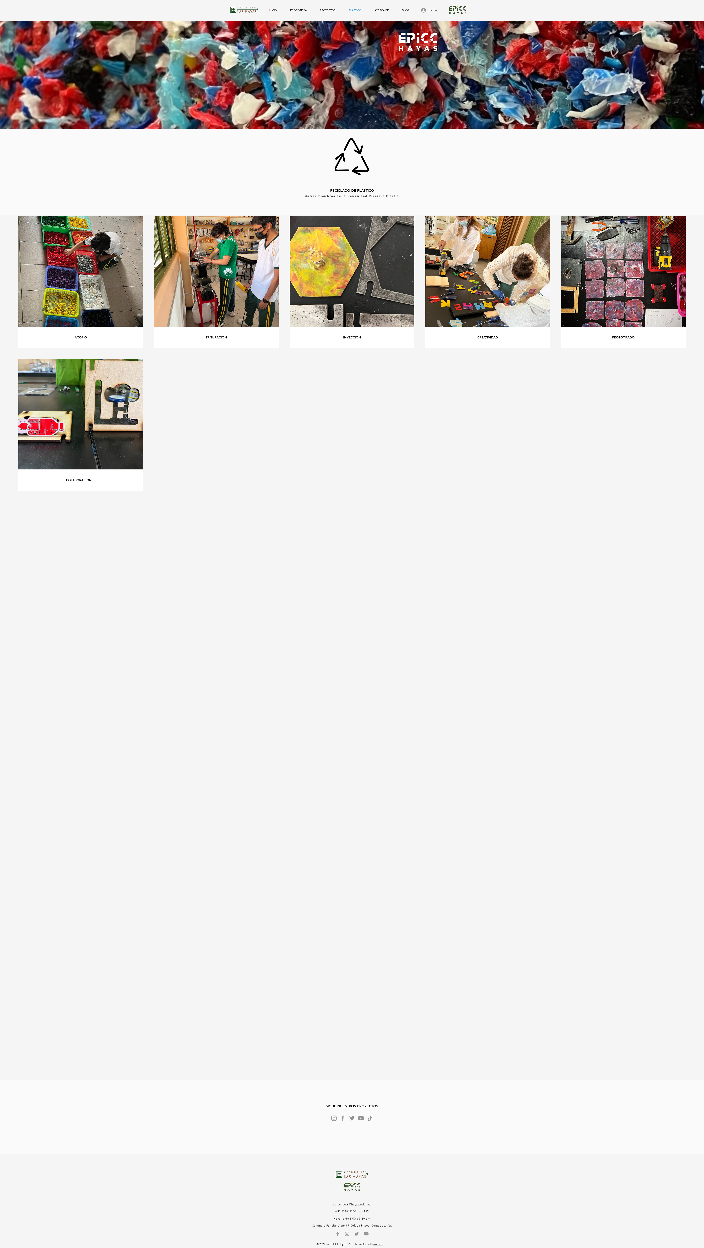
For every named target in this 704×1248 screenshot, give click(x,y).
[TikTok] (369, 1118)
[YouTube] (360, 1118)
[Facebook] (342, 1118)
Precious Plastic (384, 196)
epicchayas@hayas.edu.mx (352, 1204)
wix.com (378, 1244)
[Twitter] (351, 1118)
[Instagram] (334, 1118)
